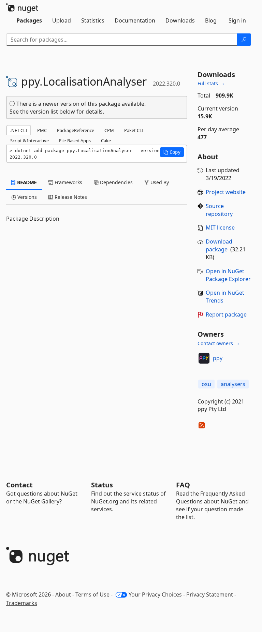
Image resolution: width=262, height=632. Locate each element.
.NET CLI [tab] (18, 130)
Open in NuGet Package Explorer (228, 275)
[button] (172, 152)
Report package (226, 314)
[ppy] (204, 358)
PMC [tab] (42, 130)
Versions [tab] (26, 197)
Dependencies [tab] (116, 182)
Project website (226, 192)
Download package (219, 245)
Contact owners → (218, 343)
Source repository (219, 210)
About (63, 594)
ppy (217, 358)
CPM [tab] (109, 130)
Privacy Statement (209, 594)
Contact (19, 484)
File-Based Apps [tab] (75, 140)
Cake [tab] (106, 140)
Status (102, 484)
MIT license (220, 227)
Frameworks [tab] (67, 182)
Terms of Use (92, 594)
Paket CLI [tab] (133, 130)
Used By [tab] (159, 182)
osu (206, 384)
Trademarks (21, 603)
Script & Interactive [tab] (29, 140)
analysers (233, 384)
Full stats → (211, 83)
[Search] (244, 39)
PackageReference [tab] (75, 130)
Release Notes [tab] (70, 197)
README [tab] (26, 182)
